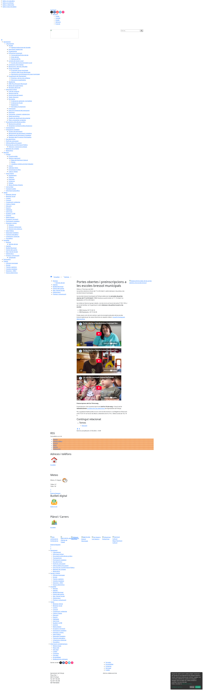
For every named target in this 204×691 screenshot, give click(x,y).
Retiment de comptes (59, 569)
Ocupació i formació (59, 629)
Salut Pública (57, 634)
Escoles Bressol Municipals (85, 539)
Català (57, 16)
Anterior (52, 493)
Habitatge (56, 619)
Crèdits (55, 651)
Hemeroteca (56, 292)
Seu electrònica (57, 562)
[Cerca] (141, 30)
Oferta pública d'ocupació (60, 566)
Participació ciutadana (59, 560)
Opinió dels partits (58, 288)
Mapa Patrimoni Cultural (117, 542)
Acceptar (198, 687)
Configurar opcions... (177, 687)
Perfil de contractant (59, 564)
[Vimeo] (60, 12)
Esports (55, 617)
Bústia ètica (56, 571)
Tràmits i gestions (58, 579)
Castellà (57, 18)
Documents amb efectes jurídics (62, 556)
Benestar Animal (58, 604)
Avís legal (55, 650)
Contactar (53, 10)
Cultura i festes (57, 613)
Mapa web (56, 648)
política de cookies (187, 684)
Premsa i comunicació (59, 294)
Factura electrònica (58, 585)
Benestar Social (57, 606)
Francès (57, 24)
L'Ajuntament (57, 552)
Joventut (55, 625)
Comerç (55, 608)
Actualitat (57, 277)
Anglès (57, 20)
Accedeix (53, 465)
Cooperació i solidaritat (60, 611)
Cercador (55, 655)
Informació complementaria (58, 644)
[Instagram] (63, 12)
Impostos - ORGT (58, 583)
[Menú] (2, 40)
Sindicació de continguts (60, 659)
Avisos (55, 445)
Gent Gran (56, 621)
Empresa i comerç (58, 632)
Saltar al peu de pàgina (9, 7)
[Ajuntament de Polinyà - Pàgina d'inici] (64, 34)
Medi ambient (57, 627)
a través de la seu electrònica (96, 408)
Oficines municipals (59, 575)
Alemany (58, 22)
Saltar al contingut (8, 3)
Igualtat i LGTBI (57, 623)
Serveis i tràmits (55, 573)
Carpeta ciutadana (58, 581)
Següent (57, 493)
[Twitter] (51, 12)
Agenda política (57, 441)
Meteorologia (57, 646)
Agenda (55, 285)
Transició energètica (59, 638)
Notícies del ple (60, 283)
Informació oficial (58, 554)
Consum (55, 609)
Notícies (66, 277)
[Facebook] (54, 12)
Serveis (55, 577)
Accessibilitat (57, 657)
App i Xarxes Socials (59, 290)
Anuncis (55, 443)
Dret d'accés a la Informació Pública (63, 567)
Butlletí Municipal (58, 286)
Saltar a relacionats (8, 5)
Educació (55, 615)
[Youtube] (57, 12)
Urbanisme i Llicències (59, 640)
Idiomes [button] (55, 14)
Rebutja (192, 687)
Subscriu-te (53, 506)
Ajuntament (53, 550)
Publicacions (56, 449)
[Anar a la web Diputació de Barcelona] (128, 682)
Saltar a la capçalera (9, 1)
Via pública (56, 642)
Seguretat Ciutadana (59, 636)
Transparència (57, 558)
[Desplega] (61, 277)
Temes (52, 602)
